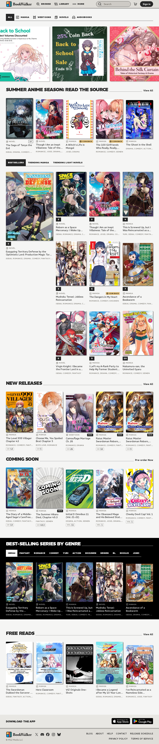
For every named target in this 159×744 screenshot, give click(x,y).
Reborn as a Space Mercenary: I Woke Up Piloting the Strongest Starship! (69, 229)
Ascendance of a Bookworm (132, 298)
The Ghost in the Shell (138, 144)
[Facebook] (48, 734)
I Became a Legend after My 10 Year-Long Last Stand (109, 691)
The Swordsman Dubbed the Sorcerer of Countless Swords (19, 691)
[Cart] (135, 4)
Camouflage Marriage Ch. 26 (78, 440)
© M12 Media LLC (14, 740)
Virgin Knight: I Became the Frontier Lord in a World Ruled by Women (69, 368)
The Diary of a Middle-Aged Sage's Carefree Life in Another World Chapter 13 (19, 516)
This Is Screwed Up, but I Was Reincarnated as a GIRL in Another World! (137, 229)
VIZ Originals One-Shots (76, 691)
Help (110, 734)
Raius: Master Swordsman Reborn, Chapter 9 (137, 440)
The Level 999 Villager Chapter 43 (19, 440)
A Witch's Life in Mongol (75, 146)
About (100, 734)
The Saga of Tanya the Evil (19, 147)
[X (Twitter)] (37, 734)
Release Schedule (141, 734)
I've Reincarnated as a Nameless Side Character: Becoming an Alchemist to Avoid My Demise (138, 691)
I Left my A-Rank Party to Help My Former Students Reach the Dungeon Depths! (104, 368)
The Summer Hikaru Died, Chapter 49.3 (47, 516)
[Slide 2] (79, 53)
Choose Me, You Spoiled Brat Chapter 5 (49, 440)
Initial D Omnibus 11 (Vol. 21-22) (77, 516)
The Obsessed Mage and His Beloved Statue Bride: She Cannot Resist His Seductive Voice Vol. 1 (109, 516)
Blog (89, 734)
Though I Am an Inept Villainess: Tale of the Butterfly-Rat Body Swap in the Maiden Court (48, 146)
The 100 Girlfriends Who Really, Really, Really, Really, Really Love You (107, 146)
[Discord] (42, 734)
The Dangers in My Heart (103, 296)
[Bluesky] (59, 734)
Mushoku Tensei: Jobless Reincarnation (69, 298)
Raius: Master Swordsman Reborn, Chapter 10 (107, 440)
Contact (121, 734)
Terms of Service (142, 739)
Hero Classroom (45, 689)
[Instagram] (53, 734)
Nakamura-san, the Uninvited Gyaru (134, 368)
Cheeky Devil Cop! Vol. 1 (139, 514)
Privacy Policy (118, 739)
